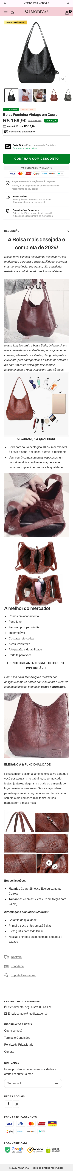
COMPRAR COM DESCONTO (36, 158)
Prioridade (17, 966)
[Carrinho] (67, 13)
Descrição (11, 231)
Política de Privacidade (18, 1044)
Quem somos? (13, 1030)
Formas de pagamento (21, 131)
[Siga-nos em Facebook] (8, 1104)
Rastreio (16, 956)
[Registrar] (56, 1083)
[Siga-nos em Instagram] (16, 1104)
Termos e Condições (17, 1037)
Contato (9, 1051)
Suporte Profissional (23, 975)
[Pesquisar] (12, 12)
